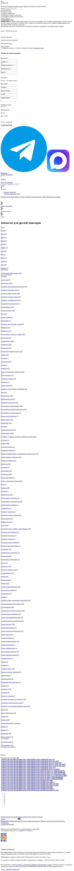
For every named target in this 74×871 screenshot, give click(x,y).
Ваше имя (4, 83)
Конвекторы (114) (6, 423)
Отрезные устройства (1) (8, 512)
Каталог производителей (12, 194)
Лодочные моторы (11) (8, 447)
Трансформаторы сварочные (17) (11, 682)
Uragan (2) (4, 261)
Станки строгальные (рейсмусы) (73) (12, 631)
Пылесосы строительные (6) (9, 570)
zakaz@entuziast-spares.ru (6, 43)
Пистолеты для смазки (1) (9, 535)
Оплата (33, 197)
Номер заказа (5, 90)
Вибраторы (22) (5, 327)
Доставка (27, 197)
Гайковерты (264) (6, 344)
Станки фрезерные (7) (7, 638)
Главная (3, 817)
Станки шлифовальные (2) (9, 648)
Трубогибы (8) (5, 692)
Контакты (39, 197)
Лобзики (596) (5, 443)
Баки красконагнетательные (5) (10, 303)
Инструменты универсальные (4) (11, 413)
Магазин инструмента (54, 197)
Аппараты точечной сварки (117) (11, 297)
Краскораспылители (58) (8, 430)
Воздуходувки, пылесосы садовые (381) (13, 334)
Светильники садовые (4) (8, 590)
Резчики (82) (4, 576)
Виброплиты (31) (6, 331)
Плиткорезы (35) (6, 549)
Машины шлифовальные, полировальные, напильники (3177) (20, 454)
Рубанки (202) (5, 583)
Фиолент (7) (4, 268)
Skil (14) (3, 254)
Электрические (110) (7, 745)
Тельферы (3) (5, 665)
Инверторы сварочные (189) (9, 402)
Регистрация (9, 182)
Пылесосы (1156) (6, 566)
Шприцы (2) (4, 730)
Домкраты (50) (5, 368)
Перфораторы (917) (7, 522)
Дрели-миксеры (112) (7, 375)
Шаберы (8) (4, 726)
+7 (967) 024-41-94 (6, 125)
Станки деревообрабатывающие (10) (12, 617)
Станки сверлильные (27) (8, 628)
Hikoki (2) (4, 241)
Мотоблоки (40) (5, 464)
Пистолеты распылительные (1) (10, 546)
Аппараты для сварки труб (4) (10, 290)
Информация (5, 821)
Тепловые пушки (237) (8, 668)
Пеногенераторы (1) (7, 518)
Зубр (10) (3, 265)
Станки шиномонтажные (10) (10, 641)
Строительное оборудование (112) (11, 273)
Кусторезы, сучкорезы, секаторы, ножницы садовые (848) (18, 437)
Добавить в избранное (7, 849)
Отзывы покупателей (7, 824)
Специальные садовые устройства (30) (13, 610)
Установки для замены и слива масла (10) (13, 699)
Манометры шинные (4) (8, 450)
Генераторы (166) (6, 348)
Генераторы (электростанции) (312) (12, 351)
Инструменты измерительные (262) (12, 406)
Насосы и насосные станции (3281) (11, 481)
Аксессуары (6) (5, 280)
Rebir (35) (4, 251)
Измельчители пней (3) (8, 399)
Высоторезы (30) (6, 338)
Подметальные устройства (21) (10, 552)
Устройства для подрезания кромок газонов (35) (15, 706)
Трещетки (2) (5, 686)
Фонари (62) (4, 716)
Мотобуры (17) (5, 467)
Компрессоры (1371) (7, 419)
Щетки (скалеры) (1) (7, 737)
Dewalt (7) (4, 234)
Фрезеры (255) (5, 720)
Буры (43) (4, 314)
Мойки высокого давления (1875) (11, 457)
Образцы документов (47, 821)
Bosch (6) (3, 230)
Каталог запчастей (10, 192)
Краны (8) (4, 426)
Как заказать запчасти (36, 817)
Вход (2, 182)
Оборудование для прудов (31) (10, 498)
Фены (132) (4, 709)
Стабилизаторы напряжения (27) (11, 614)
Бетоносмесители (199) (8, 310)
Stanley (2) (4, 258)
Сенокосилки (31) (6, 593)
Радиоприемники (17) (7, 573)
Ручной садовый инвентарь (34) (10, 587)
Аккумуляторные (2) (7, 742)
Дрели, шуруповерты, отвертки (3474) (12, 372)
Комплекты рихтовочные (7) (9, 416)
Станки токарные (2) (7, 634)
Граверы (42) (5, 355)
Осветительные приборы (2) (9, 505)
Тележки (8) (4, 662)
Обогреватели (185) (7, 495)
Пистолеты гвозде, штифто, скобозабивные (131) (16, 529)
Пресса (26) (4, 563)
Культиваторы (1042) (7, 433)
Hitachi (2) (4, 244)
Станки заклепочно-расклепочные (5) (12, 621)
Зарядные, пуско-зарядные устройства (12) (14, 389)
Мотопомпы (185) (6, 471)
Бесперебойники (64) (7, 307)
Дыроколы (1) (5, 382)
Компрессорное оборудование (10, 197)
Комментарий (5, 97)
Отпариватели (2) (6, 508)
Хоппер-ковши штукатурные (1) (10, 723)
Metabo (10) (4, 247)
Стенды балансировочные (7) (10, 651)
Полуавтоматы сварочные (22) (10, 559)
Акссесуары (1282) (6, 283)
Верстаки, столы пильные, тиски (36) (12, 324)
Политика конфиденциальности (30, 821)
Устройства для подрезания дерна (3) (12, 703)
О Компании (5, 823)
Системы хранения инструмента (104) (12, 604)
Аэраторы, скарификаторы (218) (11, 300)
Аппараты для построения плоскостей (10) (14, 286)
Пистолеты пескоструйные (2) (10, 542)
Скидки (22, 197)
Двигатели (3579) (6, 361)
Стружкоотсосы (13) (7, 658)
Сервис (44, 197)
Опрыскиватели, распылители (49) (11, 501)
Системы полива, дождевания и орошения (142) (15, 600)
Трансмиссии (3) (6, 675)
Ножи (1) (3, 484)
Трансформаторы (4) (7, 679)
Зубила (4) (4, 392)
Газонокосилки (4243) (7, 341)
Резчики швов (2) (6, 580)
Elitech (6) (4, 237)
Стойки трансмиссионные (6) (10, 655)
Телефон (3, 87)
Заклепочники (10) (6, 385)
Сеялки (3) (4, 597)
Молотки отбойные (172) (8, 460)
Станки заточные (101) (8, 624)
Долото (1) (4, 365)
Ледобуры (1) (5, 440)
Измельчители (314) (7, 396)
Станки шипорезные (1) (8, 645)
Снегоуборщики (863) (7, 607)
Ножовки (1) (4, 491)
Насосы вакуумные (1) (8, 477)
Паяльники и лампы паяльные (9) (11, 515)
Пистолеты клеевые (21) (8, 539)
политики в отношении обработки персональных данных (34, 865)
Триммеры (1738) (6, 689)
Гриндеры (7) (5, 358)
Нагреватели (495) (6, 474)
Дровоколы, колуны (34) (8, 379)
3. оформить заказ (38, 48)
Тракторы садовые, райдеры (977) (11, 672)
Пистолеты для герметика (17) (10, 532)
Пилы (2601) (4, 525)
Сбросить (4, 276)
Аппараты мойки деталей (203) (10, 293)
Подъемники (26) (6, 556)
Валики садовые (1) (7, 317)
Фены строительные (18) (8, 713)
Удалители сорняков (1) (8, 696)
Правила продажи (14, 821)
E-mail (3, 94)
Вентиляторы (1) (6, 321)
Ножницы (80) (5, 488)
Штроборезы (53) (6, 733)
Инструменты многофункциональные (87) (14, 409)
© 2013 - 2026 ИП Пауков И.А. (10, 869)
